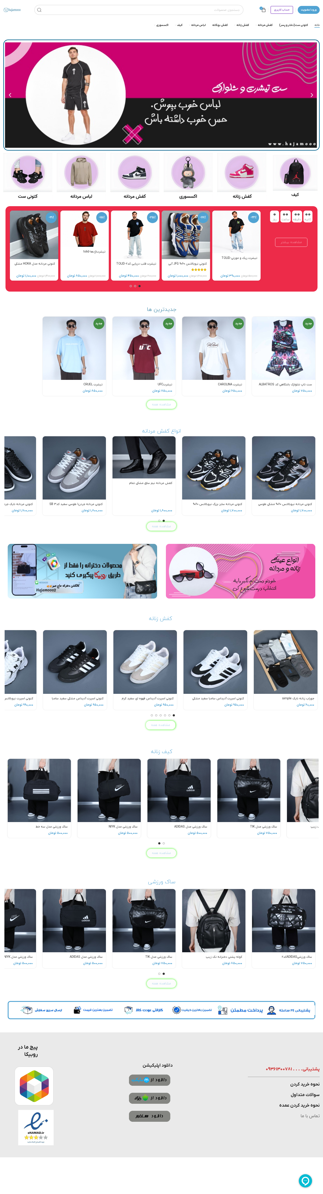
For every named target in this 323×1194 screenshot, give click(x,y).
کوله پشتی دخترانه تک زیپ (224, 827)
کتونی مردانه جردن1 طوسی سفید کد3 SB (76, 504)
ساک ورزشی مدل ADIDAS (86, 827)
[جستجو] (39, 10)
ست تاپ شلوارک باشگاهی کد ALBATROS (285, 384)
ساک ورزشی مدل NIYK (18, 827)
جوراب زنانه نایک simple (298, 698)
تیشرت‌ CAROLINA (230, 384)
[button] (312, 95)
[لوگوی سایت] (12, 9)
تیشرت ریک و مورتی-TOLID (239, 258)
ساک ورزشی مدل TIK (158, 827)
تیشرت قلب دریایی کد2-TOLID (136, 264)
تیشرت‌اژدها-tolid (94, 252)
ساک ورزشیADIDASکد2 (297, 827)
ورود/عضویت (309, 10)
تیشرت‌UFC (165, 384)
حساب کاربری (282, 10)
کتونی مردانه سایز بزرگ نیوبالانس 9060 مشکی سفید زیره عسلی (217, 506)
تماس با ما (310, 1116)
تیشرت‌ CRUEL (93, 384)
